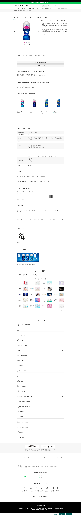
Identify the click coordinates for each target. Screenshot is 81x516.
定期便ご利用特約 (44, 508)
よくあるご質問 (26, 508)
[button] (40, 62)
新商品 (33, 8)
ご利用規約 (38, 508)
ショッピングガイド (20, 508)
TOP (14, 10)
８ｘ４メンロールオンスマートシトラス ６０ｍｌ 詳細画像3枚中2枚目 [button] (26, 43)
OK (68, 514)
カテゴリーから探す (24, 8)
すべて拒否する (62, 514)
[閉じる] (79, 514)
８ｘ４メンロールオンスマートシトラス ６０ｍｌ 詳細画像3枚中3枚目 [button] (28, 43)
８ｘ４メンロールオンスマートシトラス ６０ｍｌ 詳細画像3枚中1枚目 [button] (24, 43)
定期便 (30, 8)
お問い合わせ (32, 508)
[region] (40, 514)
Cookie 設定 (55, 514)
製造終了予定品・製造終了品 (46, 8)
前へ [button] (15, 31)
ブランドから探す (16, 8)
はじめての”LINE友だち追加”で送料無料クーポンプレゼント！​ (40, 2)
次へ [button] (38, 31)
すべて (44, 5)
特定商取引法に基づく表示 (36, 509)
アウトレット (38, 8)
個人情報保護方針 (50, 508)
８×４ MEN (17, 10)
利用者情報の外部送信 (58, 508)
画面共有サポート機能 (43, 509)
